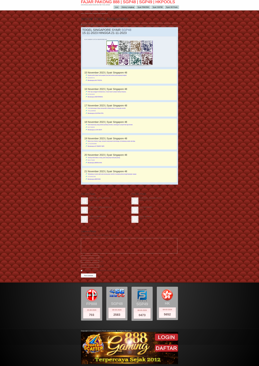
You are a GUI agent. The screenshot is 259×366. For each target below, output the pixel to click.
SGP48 (126, 30)
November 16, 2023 (98, 24)
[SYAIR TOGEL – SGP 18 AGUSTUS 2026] (84, 210)
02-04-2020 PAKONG (146, 207)
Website (102, 266)
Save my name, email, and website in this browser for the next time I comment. (104, 270)
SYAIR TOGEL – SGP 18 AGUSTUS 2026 (100, 207)
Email (101, 261)
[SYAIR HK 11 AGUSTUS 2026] (84, 219)
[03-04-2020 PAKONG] (134, 219)
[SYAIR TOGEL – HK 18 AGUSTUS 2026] (84, 200)
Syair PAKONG (143, 7)
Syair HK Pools (172, 7)
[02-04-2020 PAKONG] (134, 210)
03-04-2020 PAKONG (146, 216)
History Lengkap (128, 7)
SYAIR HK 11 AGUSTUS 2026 (97, 216)
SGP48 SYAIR (86, 24)
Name (101, 257)
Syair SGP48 (157, 7)
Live (116, 7)
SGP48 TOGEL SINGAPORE (104, 19)
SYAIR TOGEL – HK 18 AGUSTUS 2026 (100, 198)
